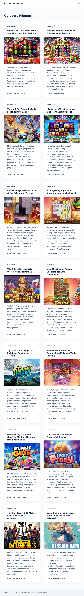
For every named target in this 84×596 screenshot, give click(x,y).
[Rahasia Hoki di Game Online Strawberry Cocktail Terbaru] (22, 50)
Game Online (11, 105)
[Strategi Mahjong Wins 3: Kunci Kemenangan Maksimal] (62, 210)
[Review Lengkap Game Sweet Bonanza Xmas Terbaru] (62, 50)
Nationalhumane (14, 3)
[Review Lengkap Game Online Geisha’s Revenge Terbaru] (22, 210)
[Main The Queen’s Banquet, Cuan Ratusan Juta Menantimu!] (62, 291)
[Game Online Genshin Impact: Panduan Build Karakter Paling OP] (62, 535)
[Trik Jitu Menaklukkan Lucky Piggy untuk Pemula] (62, 454)
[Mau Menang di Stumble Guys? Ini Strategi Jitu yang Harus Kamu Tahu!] (22, 456)
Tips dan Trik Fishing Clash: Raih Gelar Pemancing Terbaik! (21, 353)
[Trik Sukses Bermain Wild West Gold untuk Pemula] (22, 289)
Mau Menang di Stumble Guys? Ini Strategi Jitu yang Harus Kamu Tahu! (21, 437)
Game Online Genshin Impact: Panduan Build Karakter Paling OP (61, 516)
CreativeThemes (41, 592)
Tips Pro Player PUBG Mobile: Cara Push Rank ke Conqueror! (21, 516)
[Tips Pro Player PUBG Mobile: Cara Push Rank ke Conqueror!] (22, 535)
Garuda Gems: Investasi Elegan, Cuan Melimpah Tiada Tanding (61, 353)
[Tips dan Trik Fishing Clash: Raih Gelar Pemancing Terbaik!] (22, 373)
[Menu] (79, 4)
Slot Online (11, 26)
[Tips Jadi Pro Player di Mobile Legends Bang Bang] (22, 129)
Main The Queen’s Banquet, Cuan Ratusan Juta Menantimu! (60, 272)
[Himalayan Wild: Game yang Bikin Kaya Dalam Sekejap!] (62, 129)
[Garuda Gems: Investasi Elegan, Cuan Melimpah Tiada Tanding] (62, 373)
